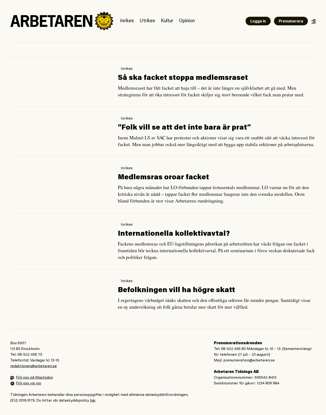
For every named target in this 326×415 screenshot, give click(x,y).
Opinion (187, 21)
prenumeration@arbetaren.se (249, 360)
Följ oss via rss (28, 383)
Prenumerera (291, 21)
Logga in (258, 21)
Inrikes (127, 21)
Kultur (167, 21)
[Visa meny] (313, 21)
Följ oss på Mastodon (34, 378)
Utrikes (147, 21)
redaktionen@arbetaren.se (33, 366)
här (92, 401)
